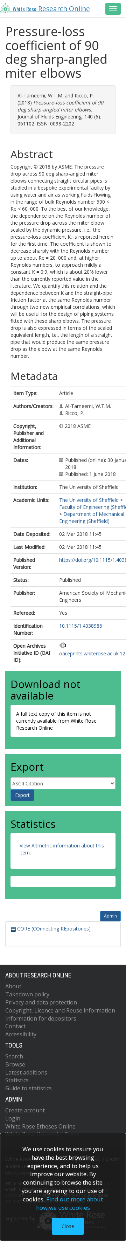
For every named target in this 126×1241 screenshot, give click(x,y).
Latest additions (26, 1072)
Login (12, 1118)
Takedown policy (27, 994)
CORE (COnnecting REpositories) (53, 928)
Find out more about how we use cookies (69, 1203)
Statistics (17, 1080)
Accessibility (20, 1034)
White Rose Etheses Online (40, 1126)
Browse (15, 1064)
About (13, 986)
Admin (110, 916)
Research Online (51, 8)
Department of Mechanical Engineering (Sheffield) (91, 517)
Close (68, 1226)
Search (14, 1056)
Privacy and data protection (41, 1002)
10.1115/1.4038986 (80, 625)
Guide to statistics (28, 1088)
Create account (25, 1110)
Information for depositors (40, 1018)
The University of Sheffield (89, 500)
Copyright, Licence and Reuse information (60, 1010)
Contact (15, 1026)
